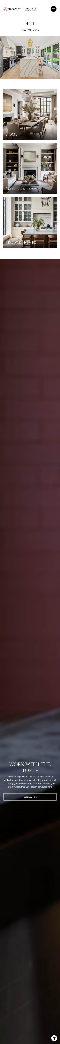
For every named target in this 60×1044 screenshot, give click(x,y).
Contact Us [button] (30, 796)
